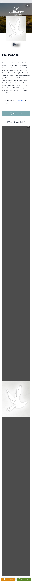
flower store (19, 103)
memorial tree (21, 100)
